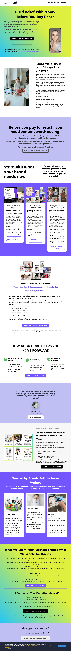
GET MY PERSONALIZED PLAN (22, 38)
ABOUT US (50, 2)
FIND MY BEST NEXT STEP (35, 375)
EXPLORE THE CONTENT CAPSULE (35, 151)
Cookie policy (28, 645)
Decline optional (53, 645)
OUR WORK (63, 2)
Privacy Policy (7, 647)
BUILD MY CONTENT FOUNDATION (35, 325)
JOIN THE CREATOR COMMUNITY (36, 638)
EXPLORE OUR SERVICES (22, 43)
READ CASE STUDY (35, 417)
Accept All (62, 645)
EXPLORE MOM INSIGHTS (35, 585)
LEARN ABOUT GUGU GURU (52, 467)
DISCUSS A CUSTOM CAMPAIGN (57, 247)
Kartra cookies (34, 645)
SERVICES (56, 2)
